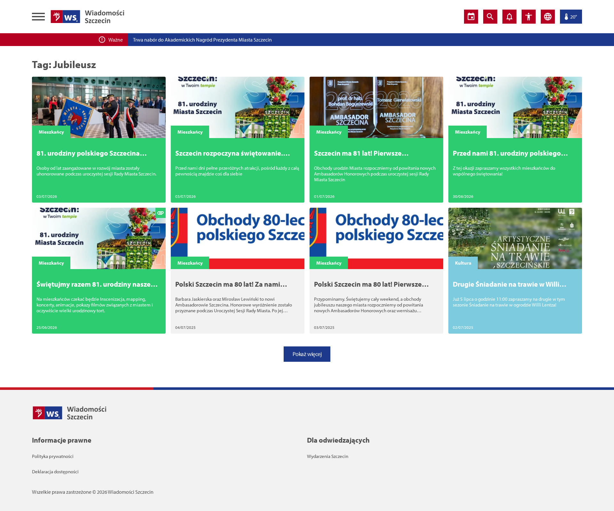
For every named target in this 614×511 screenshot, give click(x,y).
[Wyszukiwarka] (490, 17)
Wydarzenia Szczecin (327, 456)
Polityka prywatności (53, 456)
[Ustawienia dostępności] (529, 17)
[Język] (548, 17)
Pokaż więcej (307, 354)
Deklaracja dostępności (55, 471)
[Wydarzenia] (471, 17)
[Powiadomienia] (509, 17)
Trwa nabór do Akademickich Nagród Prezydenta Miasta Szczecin (202, 39)
